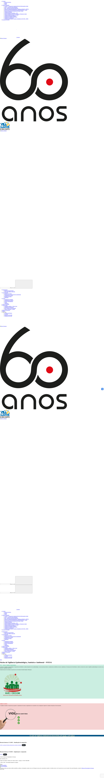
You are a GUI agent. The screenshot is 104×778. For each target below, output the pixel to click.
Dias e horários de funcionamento (10, 308)
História (5, 3)
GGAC (65, 735)
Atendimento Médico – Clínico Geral (10, 306)
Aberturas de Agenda (8, 293)
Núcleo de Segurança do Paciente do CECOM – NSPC (13, 11)
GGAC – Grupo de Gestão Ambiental (10, 7)
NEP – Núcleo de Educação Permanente (11, 8)
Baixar (5, 754)
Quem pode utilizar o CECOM (9, 291)
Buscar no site (12, 287)
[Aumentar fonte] (8, 601)
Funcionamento (4, 289)
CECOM (3, 1)
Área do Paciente (5, 292)
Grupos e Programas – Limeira (9, 309)
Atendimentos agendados (8, 299)
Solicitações (6, 297)
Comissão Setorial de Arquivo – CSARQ (11, 14)
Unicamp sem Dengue (8, 313)
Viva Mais (6, 314)
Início (1, 659)
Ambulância (6, 303)
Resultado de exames (8, 296)
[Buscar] (8, 575)
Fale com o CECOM (5, 19)
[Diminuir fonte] (24, 601)
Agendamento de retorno (8, 295)
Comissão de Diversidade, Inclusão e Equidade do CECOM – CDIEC (16, 18)
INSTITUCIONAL (7, 2)
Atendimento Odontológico (9, 307)
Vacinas (5, 302)
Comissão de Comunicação (9, 17)
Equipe (5, 4)
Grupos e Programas (5, 304)
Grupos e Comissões (5, 5)
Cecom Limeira (4, 305)
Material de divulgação (6, 310)
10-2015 (1, 754)
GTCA (73, 735)
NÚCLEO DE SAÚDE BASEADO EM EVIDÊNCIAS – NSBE (15, 10)
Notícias (3, 311)
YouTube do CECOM (8, 316)
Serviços (3, 298)
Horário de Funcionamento (9, 290)
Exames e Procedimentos (8, 301)
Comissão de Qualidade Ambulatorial (10, 16)
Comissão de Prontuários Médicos (10, 15)
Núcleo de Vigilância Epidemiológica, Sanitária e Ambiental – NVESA (16, 9)
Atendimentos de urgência (8, 300)
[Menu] (8, 325)
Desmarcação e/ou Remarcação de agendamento (12, 294)
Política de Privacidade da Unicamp (88, 768)
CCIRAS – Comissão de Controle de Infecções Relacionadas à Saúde (16, 6)
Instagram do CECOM (8, 315)
